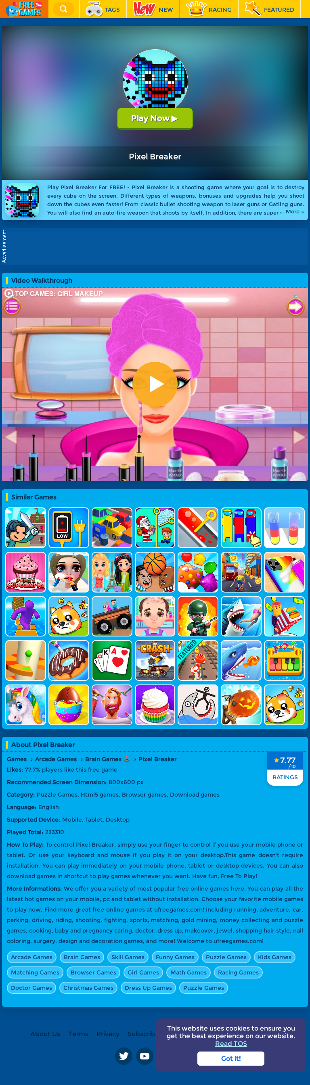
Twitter (123, 1056)
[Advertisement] (157, 246)
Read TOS (231, 1043)
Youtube (144, 1056)
